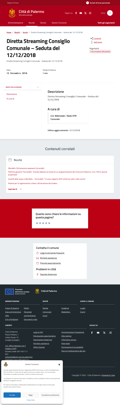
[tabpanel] (60, 176)
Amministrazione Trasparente (72, 332)
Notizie (45, 308)
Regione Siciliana (13, 3)
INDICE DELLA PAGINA (13, 87)
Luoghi (82, 308)
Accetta (12, 395)
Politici (26, 308)
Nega (31, 395)
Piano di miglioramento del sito (73, 351)
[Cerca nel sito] (110, 13)
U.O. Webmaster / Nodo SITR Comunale (64, 117)
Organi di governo (12, 308)
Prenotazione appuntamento (44, 336)
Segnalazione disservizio (42, 339)
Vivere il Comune (59, 22)
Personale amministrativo (30, 313)
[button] (59, 364)
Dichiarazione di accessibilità (72, 347)
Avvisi (45, 315)
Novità (32, 22)
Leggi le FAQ (38, 332)
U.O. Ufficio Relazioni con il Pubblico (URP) (15, 347)
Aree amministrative (13, 311)
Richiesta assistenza (41, 343)
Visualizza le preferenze (50, 395)
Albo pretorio (66, 336)
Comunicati (47, 311)
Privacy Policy (31, 400)
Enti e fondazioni (11, 319)
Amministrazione (15, 22)
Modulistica (65, 311)
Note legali (65, 343)
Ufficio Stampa (39, 347)
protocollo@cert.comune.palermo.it (18, 357)
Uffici (7, 315)
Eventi (82, 311)
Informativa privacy (68, 339)
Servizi (43, 22)
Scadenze (65, 308)
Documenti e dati (30, 319)
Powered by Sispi (108, 375)
